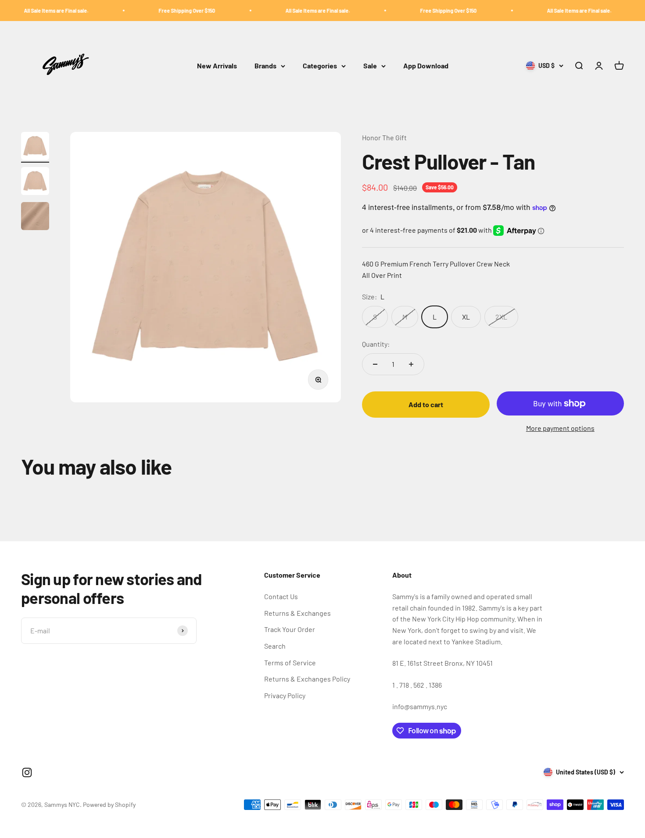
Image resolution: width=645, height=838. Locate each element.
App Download (425, 66)
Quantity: (376, 344)
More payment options (560, 428)
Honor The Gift (384, 137)
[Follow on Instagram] (27, 772)
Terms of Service (290, 662)
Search (275, 646)
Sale (370, 66)
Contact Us (281, 596)
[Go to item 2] (35, 182)
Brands (265, 66)
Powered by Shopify (109, 804)
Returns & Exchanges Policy (307, 679)
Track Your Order (289, 629)
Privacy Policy (284, 695)
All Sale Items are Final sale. (39, 10)
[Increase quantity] (411, 364)
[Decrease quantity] (375, 364)
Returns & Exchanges (297, 613)
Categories (320, 66)
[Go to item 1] (35, 147)
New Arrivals (217, 66)
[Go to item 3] (35, 217)
